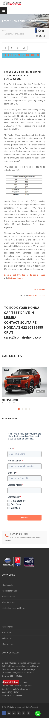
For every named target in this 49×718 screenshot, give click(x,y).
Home (4, 31)
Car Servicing (9, 602)
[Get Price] (5, 48)
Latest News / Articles (21, 55)
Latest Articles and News (14, 608)
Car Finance (8, 627)
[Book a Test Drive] (11, 48)
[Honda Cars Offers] (18, 48)
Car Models (8, 585)
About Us (7, 638)
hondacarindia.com (36, 295)
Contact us (8, 644)
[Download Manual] (24, 48)
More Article (39, 290)
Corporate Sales (10, 591)
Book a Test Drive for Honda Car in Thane (24, 275)
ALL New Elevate (10, 400)
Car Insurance (9, 596)
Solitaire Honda (15, 278)
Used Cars (7, 632)
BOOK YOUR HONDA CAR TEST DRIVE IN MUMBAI (21, 313)
